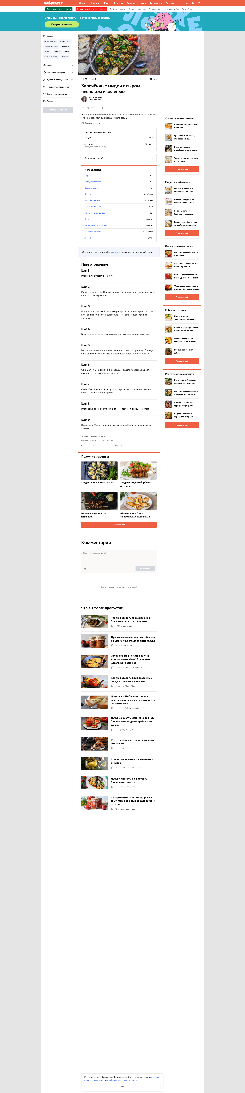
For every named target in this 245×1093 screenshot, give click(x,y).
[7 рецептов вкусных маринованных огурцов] (119, 763)
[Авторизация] (199, 3)
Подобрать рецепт (58, 110)
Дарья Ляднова (95, 97)
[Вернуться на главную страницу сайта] (53, 3)
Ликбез (140, 767)
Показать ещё (119, 524)
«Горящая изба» (132, 667)
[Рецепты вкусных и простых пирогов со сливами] (119, 744)
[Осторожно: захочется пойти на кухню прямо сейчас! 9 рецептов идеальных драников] (119, 661)
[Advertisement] (182, 72)
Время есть (113, 252)
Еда (124, 626)
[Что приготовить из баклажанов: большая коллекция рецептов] (119, 621)
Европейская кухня (98, 436)
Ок (122, 1086)
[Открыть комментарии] (117, 767)
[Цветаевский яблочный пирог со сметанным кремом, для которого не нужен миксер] (119, 702)
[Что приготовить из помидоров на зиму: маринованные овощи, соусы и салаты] (119, 803)
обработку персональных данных (121, 1080)
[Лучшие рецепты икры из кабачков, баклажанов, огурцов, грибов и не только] (119, 723)
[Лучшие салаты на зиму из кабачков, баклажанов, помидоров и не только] (119, 641)
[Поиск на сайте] (187, 3)
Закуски (85, 436)
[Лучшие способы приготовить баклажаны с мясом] (119, 782)
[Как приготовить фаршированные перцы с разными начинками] (119, 681)
